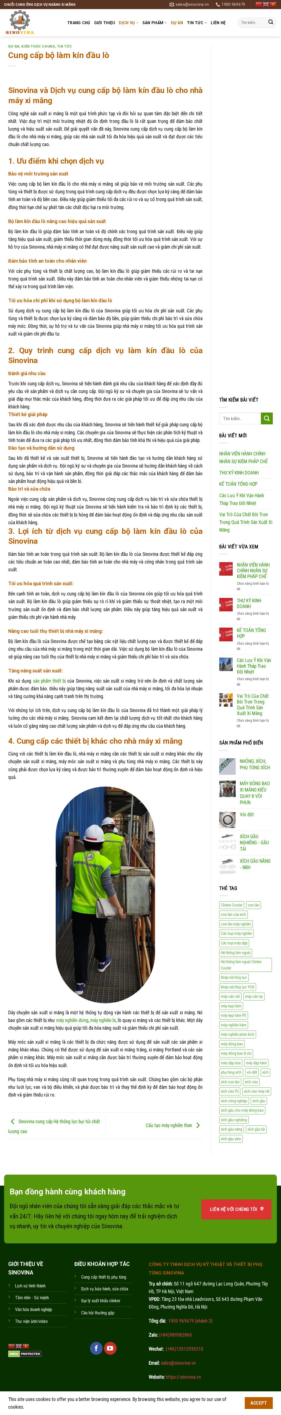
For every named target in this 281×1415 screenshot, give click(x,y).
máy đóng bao (232, 1044)
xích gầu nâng (231, 1129)
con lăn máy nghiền (236, 924)
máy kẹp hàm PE (233, 1015)
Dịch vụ (127, 23)
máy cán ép (254, 996)
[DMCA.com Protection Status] (24, 1353)
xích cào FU (230, 1091)
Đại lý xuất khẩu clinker (100, 1300)
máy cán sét (230, 996)
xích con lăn (230, 1081)
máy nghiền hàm (233, 1025)
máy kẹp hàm (231, 1006)
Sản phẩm (152, 23)
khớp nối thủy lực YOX (237, 987)
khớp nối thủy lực (234, 977)
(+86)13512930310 (184, 1349)
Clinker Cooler (232, 905)
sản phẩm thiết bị (49, 681)
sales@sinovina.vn (178, 1363)
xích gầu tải (256, 1129)
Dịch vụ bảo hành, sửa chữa (104, 1289)
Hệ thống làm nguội (236, 952)
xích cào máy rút (256, 1091)
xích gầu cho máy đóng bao (242, 1110)
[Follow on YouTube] (110, 1348)
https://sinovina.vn (183, 1377)
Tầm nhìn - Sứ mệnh (32, 1297)
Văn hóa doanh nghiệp (33, 1309)
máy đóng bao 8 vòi (236, 1053)
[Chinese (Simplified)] (259, 4)
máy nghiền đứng (72, 1020)
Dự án (177, 23)
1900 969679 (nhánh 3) (190, 1321)
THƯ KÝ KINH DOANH (239, 473)
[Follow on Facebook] (96, 1348)
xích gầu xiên (231, 1138)
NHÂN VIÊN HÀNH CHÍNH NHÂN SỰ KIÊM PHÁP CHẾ (243, 457)
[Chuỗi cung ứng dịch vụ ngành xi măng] (31, 23)
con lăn (253, 905)
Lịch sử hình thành (30, 1285)
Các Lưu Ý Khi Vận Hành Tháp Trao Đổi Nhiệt (241, 499)
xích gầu (258, 1100)
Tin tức (195, 23)
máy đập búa (231, 1062)
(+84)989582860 (175, 1335)
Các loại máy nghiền (236, 933)
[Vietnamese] (273, 4)
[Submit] (271, 23)
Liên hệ (218, 23)
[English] (266, 4)
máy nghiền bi (103, 1020)
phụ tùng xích (231, 1072)
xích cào (251, 1081)
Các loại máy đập (234, 943)
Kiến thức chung (38, 46)
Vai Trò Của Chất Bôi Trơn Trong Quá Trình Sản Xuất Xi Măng (245, 522)
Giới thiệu (104, 23)
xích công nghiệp (234, 1100)
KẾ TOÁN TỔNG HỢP (238, 484)
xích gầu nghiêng (234, 1119)
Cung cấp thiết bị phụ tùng (103, 1277)
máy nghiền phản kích (237, 1034)
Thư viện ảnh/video (31, 1321)
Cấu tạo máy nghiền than (169, 1125)
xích (265, 1072)
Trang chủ (78, 23)
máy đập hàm (256, 1062)
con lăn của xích (233, 914)
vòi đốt (252, 1072)
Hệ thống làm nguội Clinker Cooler (241, 965)
